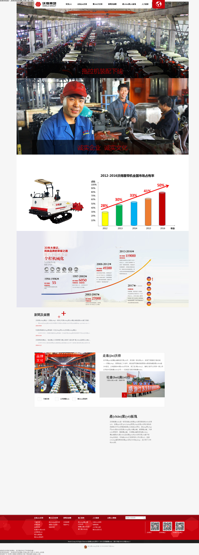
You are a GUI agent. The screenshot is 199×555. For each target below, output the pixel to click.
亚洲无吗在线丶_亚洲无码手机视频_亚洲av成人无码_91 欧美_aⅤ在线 (22, 1)
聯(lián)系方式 (97, 529)
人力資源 (145, 4)
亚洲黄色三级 (20, 554)
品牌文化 (37, 527)
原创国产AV (4, 554)
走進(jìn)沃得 (82, 4)
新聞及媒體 (112, 4)
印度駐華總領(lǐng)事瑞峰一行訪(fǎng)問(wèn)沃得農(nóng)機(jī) (56, 330)
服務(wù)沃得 (53, 524)
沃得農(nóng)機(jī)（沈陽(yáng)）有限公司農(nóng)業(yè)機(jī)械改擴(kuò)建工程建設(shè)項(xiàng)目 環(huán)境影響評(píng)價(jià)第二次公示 (81, 320)
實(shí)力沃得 (97, 4)
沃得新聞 (66, 522)
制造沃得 (52, 527)
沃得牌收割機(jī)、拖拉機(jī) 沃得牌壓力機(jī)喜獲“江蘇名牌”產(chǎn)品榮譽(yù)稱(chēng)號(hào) (66, 340)
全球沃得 (37, 524)
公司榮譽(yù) (64, 399)
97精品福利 (29, 554)
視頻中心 (66, 524)
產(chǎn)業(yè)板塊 (129, 4)
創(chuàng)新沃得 (54, 522)
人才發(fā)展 (97, 527)
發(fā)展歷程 (38, 534)
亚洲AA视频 (12, 554)
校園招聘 (95, 524)
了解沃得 (46, 399)
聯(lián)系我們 (82, 399)
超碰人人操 (36, 554)
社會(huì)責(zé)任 (39, 529)
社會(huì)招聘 (97, 522)
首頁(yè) (69, 4)
